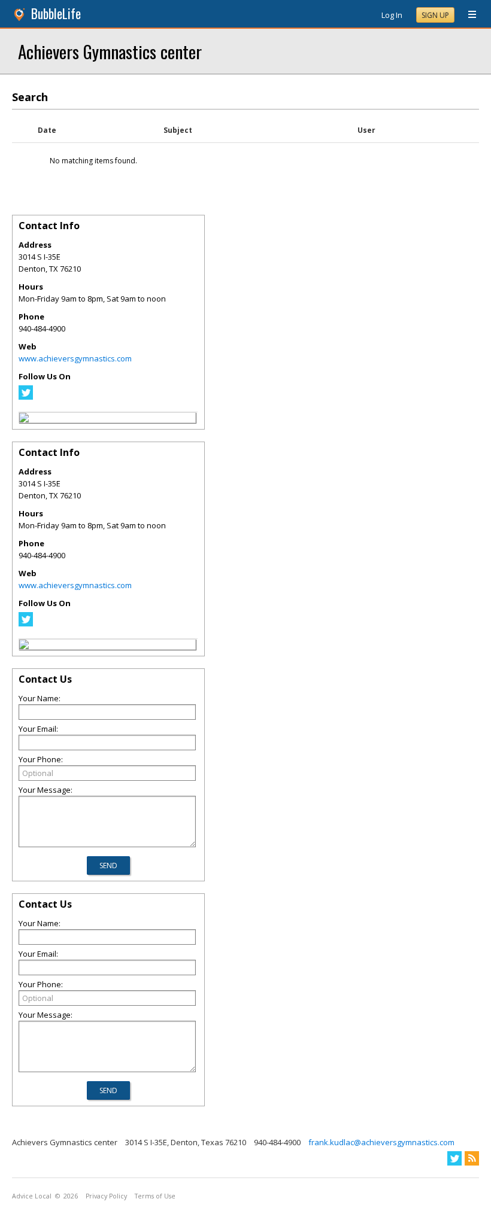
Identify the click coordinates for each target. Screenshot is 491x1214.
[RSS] (472, 1158)
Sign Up (435, 15)
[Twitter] (26, 396)
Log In (391, 15)
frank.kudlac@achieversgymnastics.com (381, 1142)
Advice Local (31, 1196)
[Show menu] (467, 15)
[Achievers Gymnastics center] (24, 419)
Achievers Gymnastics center (110, 51)
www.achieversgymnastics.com (75, 358)
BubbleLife (56, 13)
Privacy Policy (106, 1196)
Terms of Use (155, 1196)
